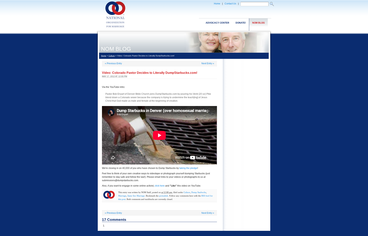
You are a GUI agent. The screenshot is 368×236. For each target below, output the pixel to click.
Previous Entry (113, 63)
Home (217, 3)
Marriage (122, 196)
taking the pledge (188, 168)
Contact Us (230, 3)
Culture (111, 56)
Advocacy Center (217, 22)
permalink (163, 196)
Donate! (241, 22)
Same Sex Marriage (136, 196)
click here (160, 185)
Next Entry (207, 63)
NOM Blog (258, 22)
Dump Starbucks (198, 192)
